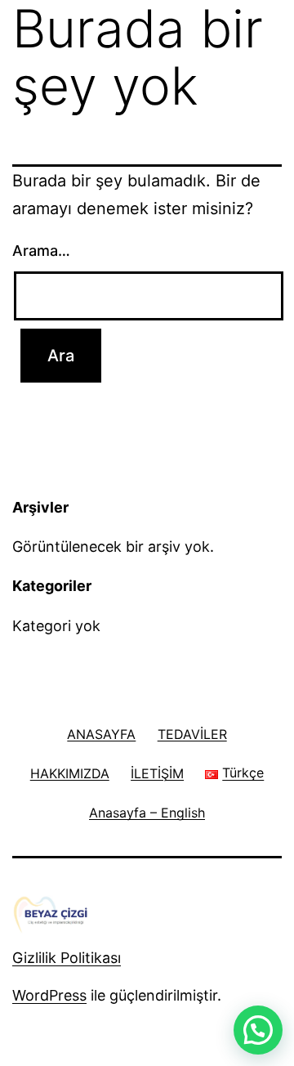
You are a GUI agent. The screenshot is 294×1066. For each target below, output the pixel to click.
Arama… (41, 250)
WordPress (49, 995)
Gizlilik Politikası (66, 957)
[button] (258, 1030)
